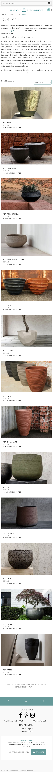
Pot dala (7, 396)
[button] (2, 10)
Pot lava (7, 579)
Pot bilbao (8, 351)
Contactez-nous (14, 721)
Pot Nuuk (7, 624)
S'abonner (39, 752)
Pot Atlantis (9, 168)
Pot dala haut (10, 442)
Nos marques (39, 721)
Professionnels (27, 731)
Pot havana (8, 533)
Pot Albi (7, 123)
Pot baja (7, 305)
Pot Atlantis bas (11, 214)
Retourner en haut (24, 687)
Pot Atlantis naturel (13, 260)
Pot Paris (7, 670)
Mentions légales (26, 729)
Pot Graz (7, 487)
